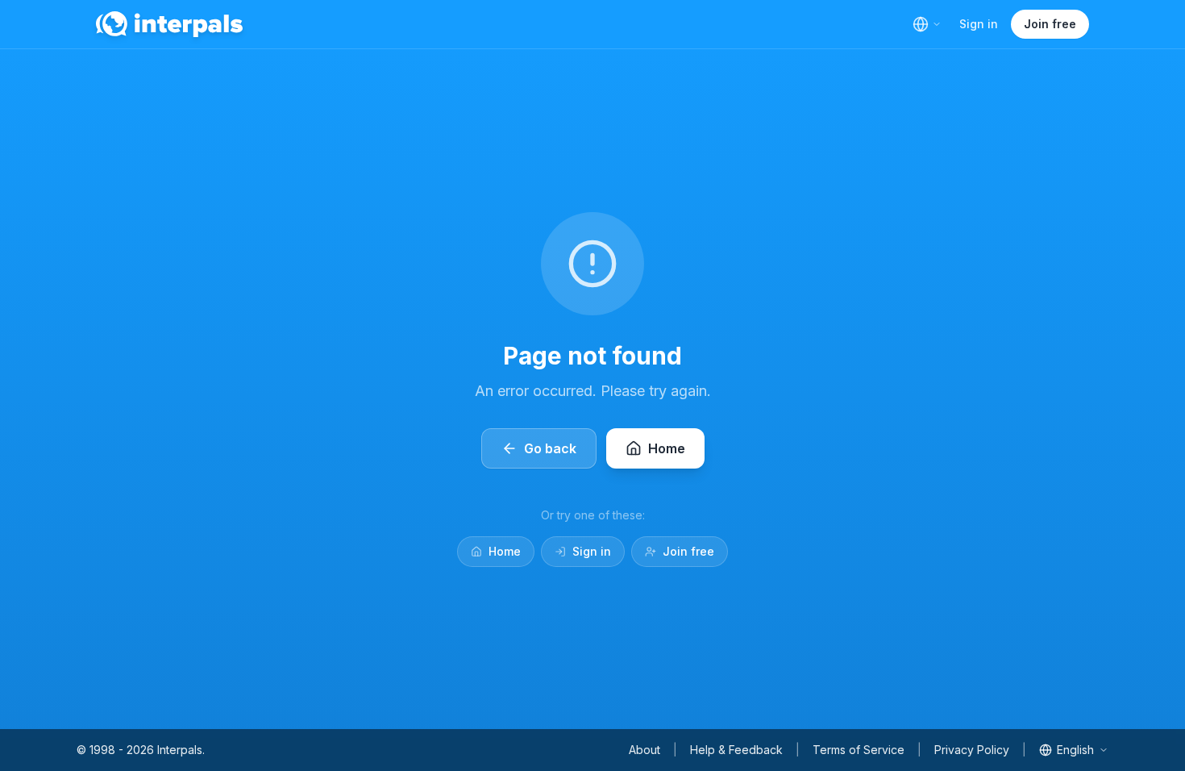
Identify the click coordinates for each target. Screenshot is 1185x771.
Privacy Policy (971, 749)
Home (505, 551)
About (644, 749)
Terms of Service (858, 749)
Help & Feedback (736, 749)
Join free (1050, 24)
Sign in (978, 24)
